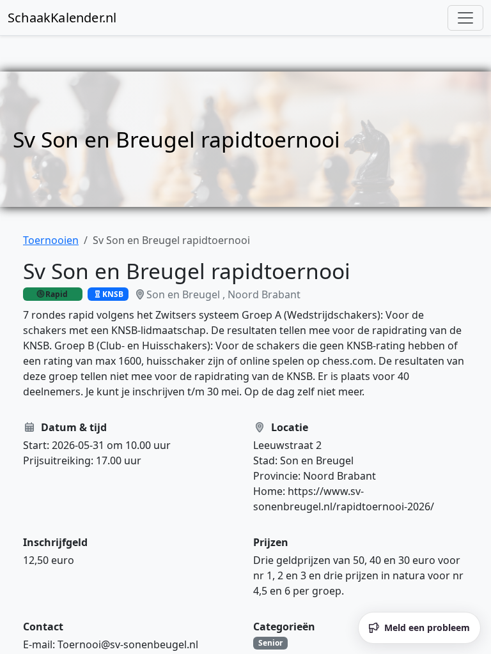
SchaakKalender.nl (62, 17)
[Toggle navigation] (465, 18)
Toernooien (51, 240)
